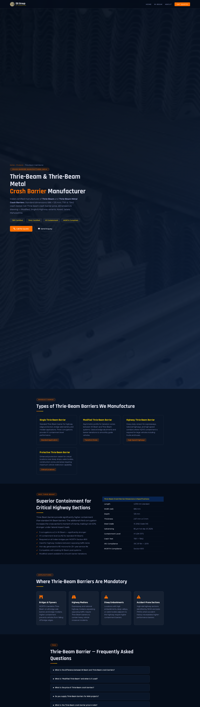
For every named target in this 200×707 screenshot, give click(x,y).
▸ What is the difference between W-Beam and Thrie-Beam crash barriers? (84, 670)
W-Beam (158, 4)
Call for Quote (22, 229)
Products (19, 165)
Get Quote (182, 4)
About (168, 4)
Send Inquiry (46, 229)
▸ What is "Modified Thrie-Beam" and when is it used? (75, 679)
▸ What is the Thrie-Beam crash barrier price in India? (75, 705)
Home (148, 4)
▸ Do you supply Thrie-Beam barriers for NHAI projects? (76, 696)
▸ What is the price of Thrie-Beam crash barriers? (73, 687)
